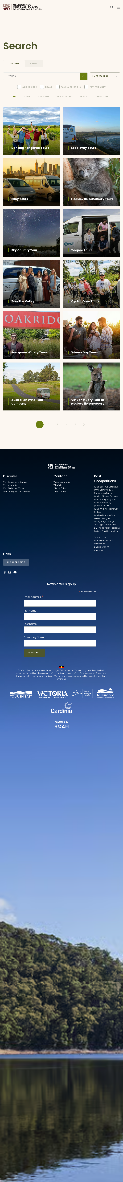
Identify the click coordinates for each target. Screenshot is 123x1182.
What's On (58, 485)
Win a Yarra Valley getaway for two (102, 504)
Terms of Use (59, 491)
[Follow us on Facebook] (4, 572)
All (14, 96)
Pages (34, 63)
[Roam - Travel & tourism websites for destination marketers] (62, 726)
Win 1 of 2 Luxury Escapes (106, 496)
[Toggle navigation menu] (118, 7)
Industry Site (16, 562)
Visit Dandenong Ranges (15, 482)
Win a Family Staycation (105, 499)
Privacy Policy (59, 488)
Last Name (30, 624)
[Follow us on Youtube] (15, 572)
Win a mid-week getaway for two (106, 510)
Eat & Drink (64, 96)
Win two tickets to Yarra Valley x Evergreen (105, 517)
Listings (14, 63)
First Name (30, 610)
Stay (27, 96)
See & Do (43, 96)
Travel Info (103, 96)
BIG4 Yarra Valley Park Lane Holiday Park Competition (107, 529)
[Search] (111, 7)
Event (83, 96)
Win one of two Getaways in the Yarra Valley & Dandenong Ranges (106, 490)
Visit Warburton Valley (13, 488)
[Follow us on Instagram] (10, 572)
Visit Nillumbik (10, 485)
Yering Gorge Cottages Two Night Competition (105, 523)
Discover (10, 476)
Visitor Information (62, 482)
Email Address (33, 597)
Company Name (34, 637)
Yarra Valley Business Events (16, 491)
